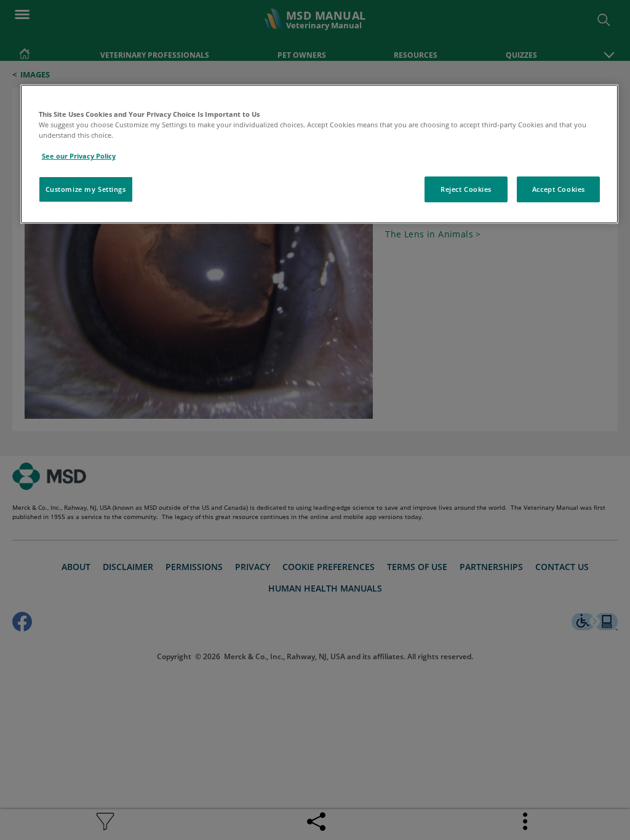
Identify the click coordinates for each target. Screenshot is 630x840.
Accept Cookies (558, 189)
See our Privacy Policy (79, 155)
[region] (319, 154)
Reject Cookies (466, 189)
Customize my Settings (86, 189)
